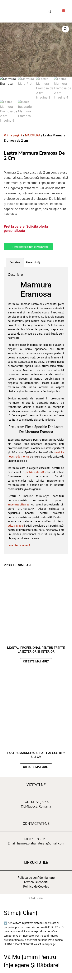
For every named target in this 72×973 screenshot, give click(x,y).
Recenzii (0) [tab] (33, 262)
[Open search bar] (49, 11)
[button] (31, 11)
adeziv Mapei (15, 525)
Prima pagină (13, 135)
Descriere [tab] (14, 262)
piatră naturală (35, 472)
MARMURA (32, 135)
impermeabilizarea (19, 504)
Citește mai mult (36, 661)
